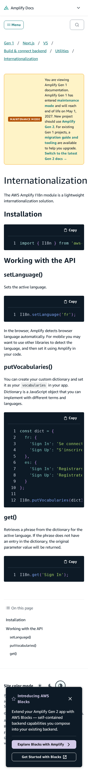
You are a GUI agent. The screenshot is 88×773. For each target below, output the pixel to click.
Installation (23, 214)
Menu (16, 25)
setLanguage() (23, 274)
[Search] (77, 25)
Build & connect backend (25, 50)
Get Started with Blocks (41, 757)
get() (10, 517)
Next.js (28, 42)
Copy (74, 231)
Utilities (62, 50)
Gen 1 (9, 42)
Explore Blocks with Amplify (41, 744)
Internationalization (21, 58)
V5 (45, 42)
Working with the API (40, 260)
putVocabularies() (28, 366)
